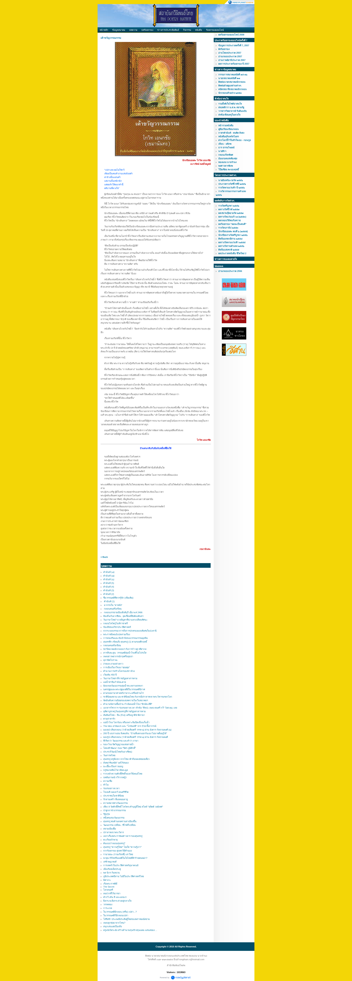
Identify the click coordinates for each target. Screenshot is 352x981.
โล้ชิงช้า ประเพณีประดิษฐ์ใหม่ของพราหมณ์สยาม (126, 919)
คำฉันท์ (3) (108, 590)
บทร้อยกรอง (147, 30)
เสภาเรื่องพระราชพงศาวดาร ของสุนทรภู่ (122, 836)
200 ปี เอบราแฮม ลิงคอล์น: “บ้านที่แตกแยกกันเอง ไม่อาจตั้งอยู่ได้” (135, 733)
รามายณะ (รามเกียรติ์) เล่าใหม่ (118, 854)
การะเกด (107, 908)
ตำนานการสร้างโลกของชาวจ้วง (119, 671)
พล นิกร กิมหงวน (111, 872)
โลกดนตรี (108, 890)
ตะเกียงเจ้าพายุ (110, 839)
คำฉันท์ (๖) (108, 579)
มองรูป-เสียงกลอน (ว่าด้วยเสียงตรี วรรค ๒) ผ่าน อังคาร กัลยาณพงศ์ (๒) (137, 729)
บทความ (133, 30)
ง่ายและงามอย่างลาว (113, 663)
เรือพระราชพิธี (110, 883)
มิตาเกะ (107, 880)
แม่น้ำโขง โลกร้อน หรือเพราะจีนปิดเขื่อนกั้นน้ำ (126, 722)
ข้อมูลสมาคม (118, 30)
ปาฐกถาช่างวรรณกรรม (114, 810)
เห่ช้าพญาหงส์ (110, 861)
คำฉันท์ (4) (108, 587)
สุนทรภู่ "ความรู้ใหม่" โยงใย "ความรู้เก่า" (122, 847)
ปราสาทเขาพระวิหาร (113, 832)
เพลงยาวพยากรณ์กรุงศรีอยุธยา (118, 656)
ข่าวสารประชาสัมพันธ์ (168, 30)
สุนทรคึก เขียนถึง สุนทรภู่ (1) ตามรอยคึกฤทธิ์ (125, 641)
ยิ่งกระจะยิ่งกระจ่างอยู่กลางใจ (117, 901)
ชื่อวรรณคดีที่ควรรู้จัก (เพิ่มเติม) (118, 598)
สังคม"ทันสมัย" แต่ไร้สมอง (116, 762)
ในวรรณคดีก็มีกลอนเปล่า (115, 915)
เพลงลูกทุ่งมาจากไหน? (114, 923)
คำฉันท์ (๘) (108, 572)
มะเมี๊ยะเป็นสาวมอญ (113, 766)
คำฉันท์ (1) (109, 601)
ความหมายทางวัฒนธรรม (115, 803)
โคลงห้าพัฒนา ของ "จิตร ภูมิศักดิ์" (119, 748)
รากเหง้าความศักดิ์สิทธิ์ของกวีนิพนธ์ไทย (122, 773)
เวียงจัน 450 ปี (110, 674)
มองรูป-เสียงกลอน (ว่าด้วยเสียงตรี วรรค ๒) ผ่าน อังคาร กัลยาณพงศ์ (135, 737)
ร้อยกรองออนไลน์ (215, 30)
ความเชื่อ (107, 781)
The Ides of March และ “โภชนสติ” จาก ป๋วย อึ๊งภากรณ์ (129, 726)
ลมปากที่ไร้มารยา (111, 893)
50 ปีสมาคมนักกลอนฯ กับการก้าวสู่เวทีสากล (124, 649)
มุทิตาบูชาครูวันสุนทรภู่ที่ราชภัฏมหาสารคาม (124, 711)
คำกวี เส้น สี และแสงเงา (115, 897)
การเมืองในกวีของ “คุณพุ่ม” (116, 667)
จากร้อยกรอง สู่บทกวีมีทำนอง (117, 850)
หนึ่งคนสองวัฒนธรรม (113, 817)
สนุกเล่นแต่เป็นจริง (112, 926)
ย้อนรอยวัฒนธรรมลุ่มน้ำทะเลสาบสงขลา (123, 685)
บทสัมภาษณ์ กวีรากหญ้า (115, 777)
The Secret (108, 886)
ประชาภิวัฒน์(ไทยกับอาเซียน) (117, 751)
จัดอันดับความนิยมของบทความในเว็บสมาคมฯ (125, 700)
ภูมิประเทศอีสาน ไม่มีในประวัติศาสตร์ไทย (123, 876)
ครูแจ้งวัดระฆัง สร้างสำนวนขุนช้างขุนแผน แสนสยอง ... (130, 930)
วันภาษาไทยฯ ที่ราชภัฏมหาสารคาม (120, 678)
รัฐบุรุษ (106, 814)
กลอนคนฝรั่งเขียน (112, 608)
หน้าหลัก (104, 30)
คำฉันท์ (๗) (108, 576)
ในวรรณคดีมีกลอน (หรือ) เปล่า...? (120, 912)
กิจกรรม (187, 30)
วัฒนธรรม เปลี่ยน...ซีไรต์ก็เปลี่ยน (119, 825)
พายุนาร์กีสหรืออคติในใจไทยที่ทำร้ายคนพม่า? (125, 858)
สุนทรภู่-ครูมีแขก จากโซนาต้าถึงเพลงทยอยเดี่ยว (126, 759)
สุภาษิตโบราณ (110, 660)
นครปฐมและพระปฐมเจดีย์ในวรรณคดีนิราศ (124, 689)
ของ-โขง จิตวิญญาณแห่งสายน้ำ (118, 744)
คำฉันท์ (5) (108, 583)
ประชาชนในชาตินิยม (113, 795)
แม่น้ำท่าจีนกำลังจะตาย (114, 682)
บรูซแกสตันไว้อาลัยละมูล (115, 770)
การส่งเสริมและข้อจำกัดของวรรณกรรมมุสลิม (125, 638)
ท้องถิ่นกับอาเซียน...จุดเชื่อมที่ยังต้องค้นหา (123, 616)
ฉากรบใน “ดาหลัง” (112, 605)
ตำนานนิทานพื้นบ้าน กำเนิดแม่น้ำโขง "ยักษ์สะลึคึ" (127, 704)
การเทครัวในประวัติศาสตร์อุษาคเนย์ (120, 865)
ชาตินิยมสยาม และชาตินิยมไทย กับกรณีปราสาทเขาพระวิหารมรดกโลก (137, 696)
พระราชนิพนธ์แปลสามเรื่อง (116, 634)
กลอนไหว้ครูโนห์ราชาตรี (115, 623)
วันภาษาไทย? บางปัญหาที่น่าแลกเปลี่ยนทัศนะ (125, 619)
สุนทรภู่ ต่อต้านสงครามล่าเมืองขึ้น (119, 821)
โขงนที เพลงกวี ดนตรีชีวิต (116, 792)
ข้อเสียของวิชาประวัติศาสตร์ (117, 627)
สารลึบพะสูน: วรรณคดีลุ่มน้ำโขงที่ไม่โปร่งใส (124, 652)
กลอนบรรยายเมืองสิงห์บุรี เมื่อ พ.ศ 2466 (122, 612)
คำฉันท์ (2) (108, 594)
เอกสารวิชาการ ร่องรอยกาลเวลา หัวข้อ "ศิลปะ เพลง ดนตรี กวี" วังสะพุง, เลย (140, 707)
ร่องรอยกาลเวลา (111, 788)
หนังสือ (198, 30)
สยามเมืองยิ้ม (109, 828)
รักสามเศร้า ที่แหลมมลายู (115, 799)
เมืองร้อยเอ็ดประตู (112, 869)
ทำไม (106, 784)
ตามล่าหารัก (109, 718)
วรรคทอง (107, 904)
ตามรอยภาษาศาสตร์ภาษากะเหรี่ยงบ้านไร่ (123, 693)
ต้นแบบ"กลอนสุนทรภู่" (114, 843)
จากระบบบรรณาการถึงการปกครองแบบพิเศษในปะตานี (130, 630)
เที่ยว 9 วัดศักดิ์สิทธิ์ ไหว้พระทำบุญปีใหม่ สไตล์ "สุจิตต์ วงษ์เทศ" (133, 806)
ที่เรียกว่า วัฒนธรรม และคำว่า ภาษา (120, 740)
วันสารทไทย (109, 755)
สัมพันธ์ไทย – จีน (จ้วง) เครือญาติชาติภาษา (124, 715)
